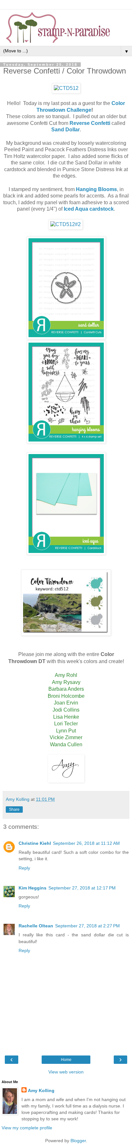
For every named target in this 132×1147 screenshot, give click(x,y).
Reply (24, 868)
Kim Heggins (32, 887)
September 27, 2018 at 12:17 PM (82, 887)
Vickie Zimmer (66, 737)
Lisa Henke (66, 717)
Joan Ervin (66, 702)
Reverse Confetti (90, 123)
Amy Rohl (66, 675)
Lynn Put (66, 730)
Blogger (78, 1140)
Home (66, 1059)
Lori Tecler (66, 723)
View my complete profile (27, 1127)
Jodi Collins (66, 710)
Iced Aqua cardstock (89, 209)
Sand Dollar (65, 129)
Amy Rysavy (66, 682)
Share (14, 809)
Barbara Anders (66, 689)
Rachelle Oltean (36, 925)
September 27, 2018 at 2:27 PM (87, 925)
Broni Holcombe (66, 696)
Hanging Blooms (96, 189)
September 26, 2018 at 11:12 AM (86, 843)
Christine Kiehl (35, 843)
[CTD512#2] (65, 224)
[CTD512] (66, 88)
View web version (66, 1071)
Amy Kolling (41, 1090)
